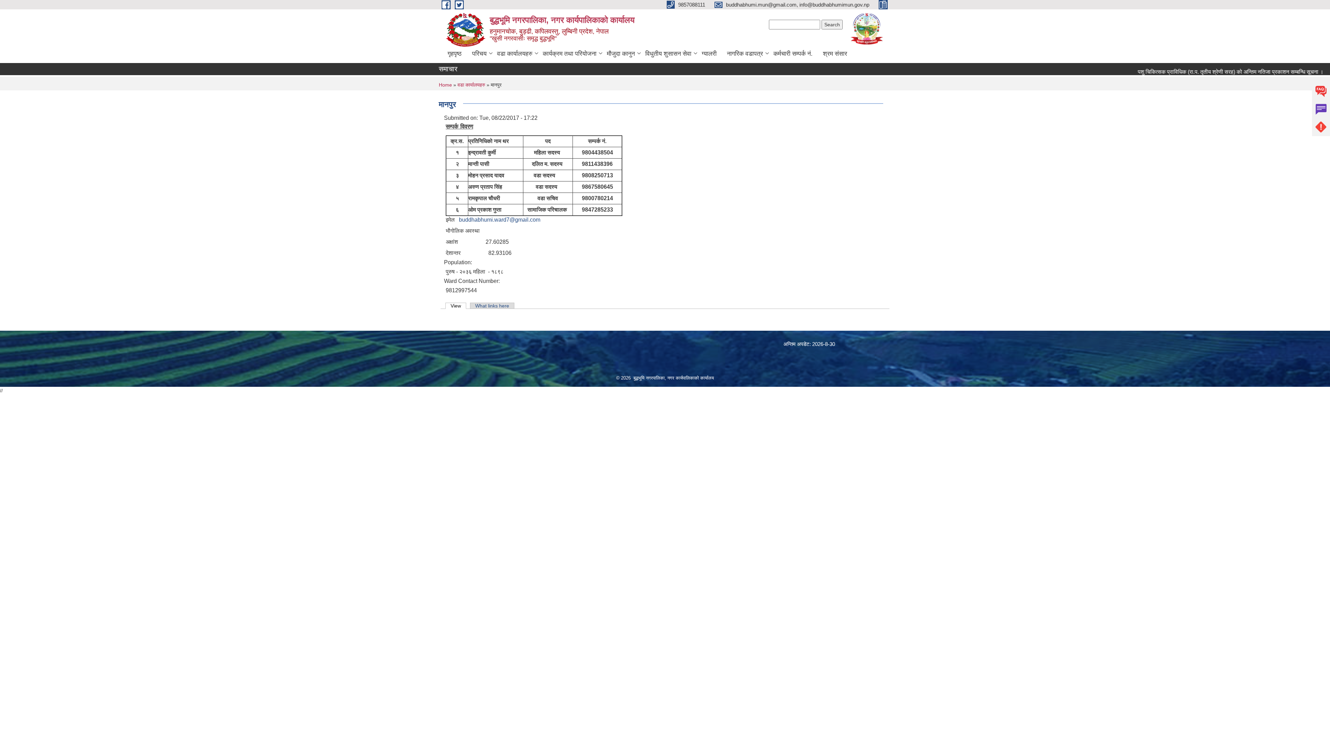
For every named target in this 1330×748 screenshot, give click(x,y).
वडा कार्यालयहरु (514, 53)
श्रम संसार (835, 53)
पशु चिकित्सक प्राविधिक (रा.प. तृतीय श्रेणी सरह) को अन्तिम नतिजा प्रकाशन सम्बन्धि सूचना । (1212, 72)
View (458, 306)
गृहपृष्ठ (454, 53)
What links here (492, 306)
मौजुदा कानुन (621, 53)
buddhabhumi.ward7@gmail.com (499, 220)
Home (445, 85)
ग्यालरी (709, 53)
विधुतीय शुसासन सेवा (668, 53)
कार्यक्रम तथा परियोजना (569, 53)
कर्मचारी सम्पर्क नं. (793, 53)
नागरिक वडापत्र (745, 53)
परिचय (479, 53)
